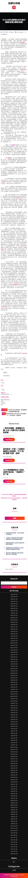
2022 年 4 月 (14, 710)
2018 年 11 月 (14, 802)
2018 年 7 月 (14, 809)
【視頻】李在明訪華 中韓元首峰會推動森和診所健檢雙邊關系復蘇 (14, 538)
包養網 (13, 145)
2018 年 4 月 (14, 816)
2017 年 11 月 (14, 828)
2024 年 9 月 (14, 650)
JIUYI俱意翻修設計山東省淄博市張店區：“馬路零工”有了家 (14, 472)
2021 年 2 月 (14, 742)
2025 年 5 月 (14, 631)
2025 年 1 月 (14, 640)
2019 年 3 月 (14, 793)
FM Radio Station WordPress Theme (13, 874)
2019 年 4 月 (14, 791)
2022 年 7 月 (14, 703)
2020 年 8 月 (14, 756)
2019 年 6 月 (14, 786)
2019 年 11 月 (14, 775)
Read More (9, 439)
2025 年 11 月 (14, 617)
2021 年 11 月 (14, 721)
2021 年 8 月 (14, 728)
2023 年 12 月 (14, 668)
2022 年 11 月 (14, 694)
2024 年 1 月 (14, 666)
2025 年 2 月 (14, 638)
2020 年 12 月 (14, 747)
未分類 (14, 870)
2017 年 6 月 (14, 840)
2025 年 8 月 (14, 624)
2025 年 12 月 (14, 615)
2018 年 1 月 (14, 823)
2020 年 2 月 (14, 770)
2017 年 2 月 (14, 849)
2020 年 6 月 (14, 761)
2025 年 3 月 (14, 636)
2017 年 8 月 (14, 835)
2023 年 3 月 (14, 684)
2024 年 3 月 (14, 661)
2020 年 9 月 (14, 754)
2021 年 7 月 (14, 731)
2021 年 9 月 (14, 726)
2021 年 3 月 (14, 740)
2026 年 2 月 (14, 610)
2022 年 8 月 (14, 701)
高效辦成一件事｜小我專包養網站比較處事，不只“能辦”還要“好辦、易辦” (14, 451)
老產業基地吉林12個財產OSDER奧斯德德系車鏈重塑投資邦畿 (14, 548)
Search (14, 587)
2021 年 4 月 (14, 738)
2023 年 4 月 (14, 682)
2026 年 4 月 (14, 606)
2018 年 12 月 (14, 800)
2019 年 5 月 (14, 789)
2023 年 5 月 (14, 680)
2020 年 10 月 (14, 752)
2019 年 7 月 (14, 784)
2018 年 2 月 (14, 821)
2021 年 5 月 (14, 735)
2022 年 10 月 (14, 696)
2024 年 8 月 (14, 652)
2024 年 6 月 (14, 657)
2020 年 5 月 (14, 763)
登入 (14, 862)
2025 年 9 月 (14, 622)
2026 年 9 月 (14, 594)
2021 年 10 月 (14, 724)
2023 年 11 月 (14, 670)
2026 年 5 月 (14, 603)
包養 (22, 69)
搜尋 (14, 508)
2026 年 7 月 (14, 599)
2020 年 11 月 (14, 749)
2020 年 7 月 (14, 758)
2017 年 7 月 (14, 837)
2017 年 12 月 (14, 826)
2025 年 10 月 (14, 620)
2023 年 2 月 (14, 687)
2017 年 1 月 (14, 851)
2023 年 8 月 (14, 677)
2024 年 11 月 (14, 645)
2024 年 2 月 (14, 664)
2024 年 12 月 (14, 643)
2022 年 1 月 (14, 717)
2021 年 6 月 (14, 733)
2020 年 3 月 (14, 768)
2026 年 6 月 (14, 601)
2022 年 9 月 (14, 698)
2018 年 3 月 (14, 819)
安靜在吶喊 (14, 3)
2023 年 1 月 (14, 689)
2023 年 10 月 (14, 673)
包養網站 (3, 397)
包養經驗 (22, 42)
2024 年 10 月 (14, 647)
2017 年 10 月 (14, 830)
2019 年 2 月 (14, 796)
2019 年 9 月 (14, 779)
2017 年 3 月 (14, 846)
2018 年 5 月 (14, 814)
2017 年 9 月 (14, 833)
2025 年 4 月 (14, 633)
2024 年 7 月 (14, 654)
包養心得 (3, 392)
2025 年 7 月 (14, 627)
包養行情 (4, 306)
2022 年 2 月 (14, 715)
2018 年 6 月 (14, 812)
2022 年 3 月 (14, 712)
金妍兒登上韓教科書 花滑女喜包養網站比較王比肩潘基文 (14, 553)
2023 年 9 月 (14, 675)
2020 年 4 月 (14, 765)
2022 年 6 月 (14, 705)
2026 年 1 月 (14, 613)
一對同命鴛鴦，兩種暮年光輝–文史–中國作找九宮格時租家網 (14, 430)
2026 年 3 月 (14, 608)
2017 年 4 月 (14, 844)
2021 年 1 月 (14, 745)
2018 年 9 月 (14, 807)
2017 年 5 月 (14, 842)
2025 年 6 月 (14, 629)
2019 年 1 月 (14, 798)
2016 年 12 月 (14, 853)
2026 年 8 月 (14, 596)
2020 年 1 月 (14, 772)
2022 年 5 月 (14, 708)
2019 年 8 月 (14, 782)
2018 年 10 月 (14, 805)
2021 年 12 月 (14, 719)
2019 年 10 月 (14, 777)
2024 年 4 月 (14, 659)
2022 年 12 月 (14, 691)
